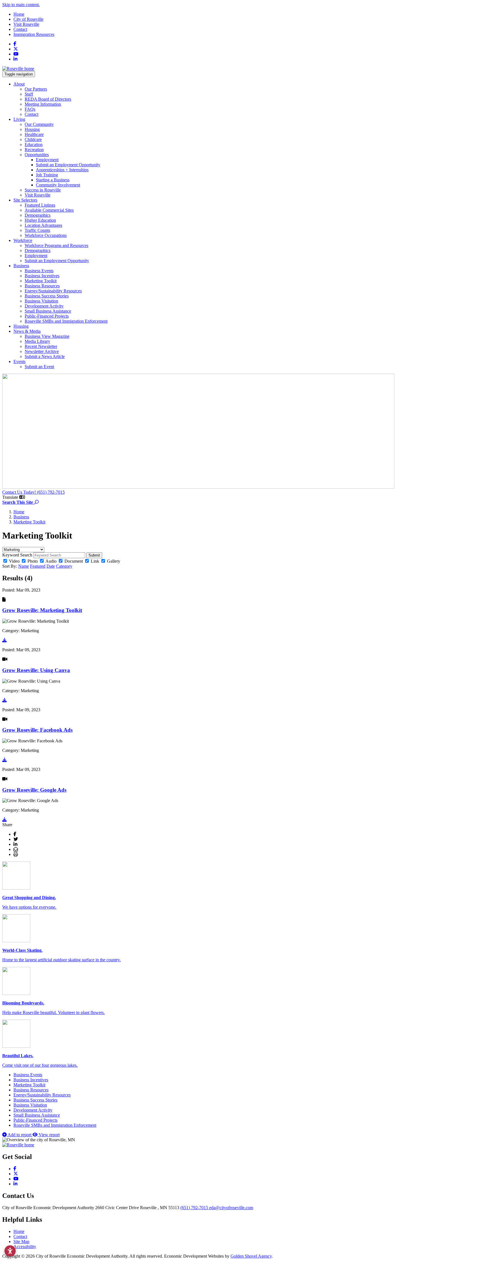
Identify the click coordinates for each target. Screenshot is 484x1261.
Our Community (39, 124)
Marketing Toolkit (41, 280)
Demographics (37, 215)
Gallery (113, 561)
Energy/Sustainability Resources (53, 290)
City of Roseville (28, 19)
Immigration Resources (33, 34)
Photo (32, 561)
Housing (32, 129)
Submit (94, 555)
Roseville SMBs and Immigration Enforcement (66, 321)
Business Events (39, 270)
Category (64, 566)
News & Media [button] (27, 331)
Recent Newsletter (41, 346)
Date (50, 566)
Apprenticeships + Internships (62, 169)
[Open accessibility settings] (10, 1251)
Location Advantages (43, 225)
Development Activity (44, 306)
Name (23, 566)
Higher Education (40, 220)
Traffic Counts (37, 230)
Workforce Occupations (46, 235)
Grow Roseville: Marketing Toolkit (42, 610)
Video (14, 561)
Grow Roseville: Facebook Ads (37, 730)
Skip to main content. (21, 4)
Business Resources (42, 285)
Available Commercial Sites (49, 210)
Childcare (33, 139)
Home (18, 14)
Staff (29, 94)
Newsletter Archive (42, 351)
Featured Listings (40, 205)
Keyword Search (17, 555)
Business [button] (21, 265)
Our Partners (36, 89)
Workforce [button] (22, 240)
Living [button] (19, 119)
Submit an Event (39, 366)
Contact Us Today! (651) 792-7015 (33, 492)
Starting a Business (52, 179)
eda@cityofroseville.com (231, 1207)
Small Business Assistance (48, 311)
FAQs (30, 109)
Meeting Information (43, 104)
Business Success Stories (47, 296)
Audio (51, 561)
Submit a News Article (45, 356)
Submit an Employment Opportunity (68, 164)
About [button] (19, 84)
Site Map (21, 1241)
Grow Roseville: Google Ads (34, 790)
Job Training (47, 174)
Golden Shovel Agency (251, 1256)
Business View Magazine (47, 336)
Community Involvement (58, 185)
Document (73, 561)
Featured (37, 566)
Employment (47, 159)
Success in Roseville (43, 190)
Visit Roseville (26, 24)
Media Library (37, 341)
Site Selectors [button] (25, 200)
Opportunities (37, 154)
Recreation (34, 149)
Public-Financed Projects (47, 316)
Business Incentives (42, 275)
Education (34, 144)
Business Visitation (41, 301)
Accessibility (24, 1246)
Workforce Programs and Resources (56, 245)
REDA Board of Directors (48, 99)
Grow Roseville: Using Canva (36, 670)
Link (95, 561)
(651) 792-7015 (194, 1207)
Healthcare (34, 134)
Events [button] (19, 361)
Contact (20, 29)
